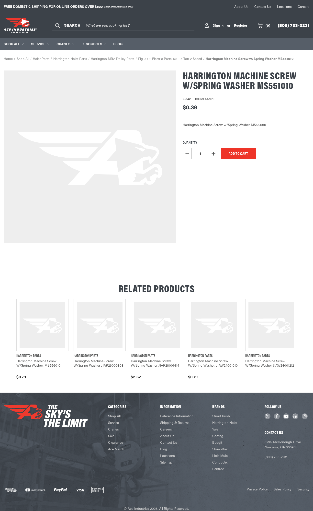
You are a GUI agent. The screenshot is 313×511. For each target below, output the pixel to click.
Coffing (217, 435)
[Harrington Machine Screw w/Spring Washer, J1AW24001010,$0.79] (214, 325)
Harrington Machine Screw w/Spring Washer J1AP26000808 (98, 363)
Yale (215, 429)
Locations (284, 6)
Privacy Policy (257, 489)
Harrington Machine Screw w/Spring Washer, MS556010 (38, 363)
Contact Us (262, 6)
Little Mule (220, 455)
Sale (111, 435)
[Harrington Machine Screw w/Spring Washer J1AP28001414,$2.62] (157, 325)
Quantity (190, 142)
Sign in (218, 25)
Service (38, 43)
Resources (91, 43)
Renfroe (218, 468)
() (268, 25)
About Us (241, 6)
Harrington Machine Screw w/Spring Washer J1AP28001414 (155, 363)
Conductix (219, 462)
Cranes (63, 43)
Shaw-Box (219, 449)
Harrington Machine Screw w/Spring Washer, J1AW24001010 (213, 363)
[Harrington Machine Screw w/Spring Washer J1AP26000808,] (99, 325)
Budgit (217, 442)
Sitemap (166, 462)
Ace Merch (116, 449)
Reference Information (176, 416)
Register (240, 25)
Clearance (115, 442)
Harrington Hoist (224, 422)
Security (303, 489)
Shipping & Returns (175, 422)
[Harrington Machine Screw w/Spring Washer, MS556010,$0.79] (42, 325)
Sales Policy (282, 489)
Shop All (12, 43)
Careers (303, 6)
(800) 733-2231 (276, 456)
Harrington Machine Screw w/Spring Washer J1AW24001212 (269, 363)
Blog (118, 43)
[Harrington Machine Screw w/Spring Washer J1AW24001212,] (271, 325)
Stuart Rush (221, 416)
